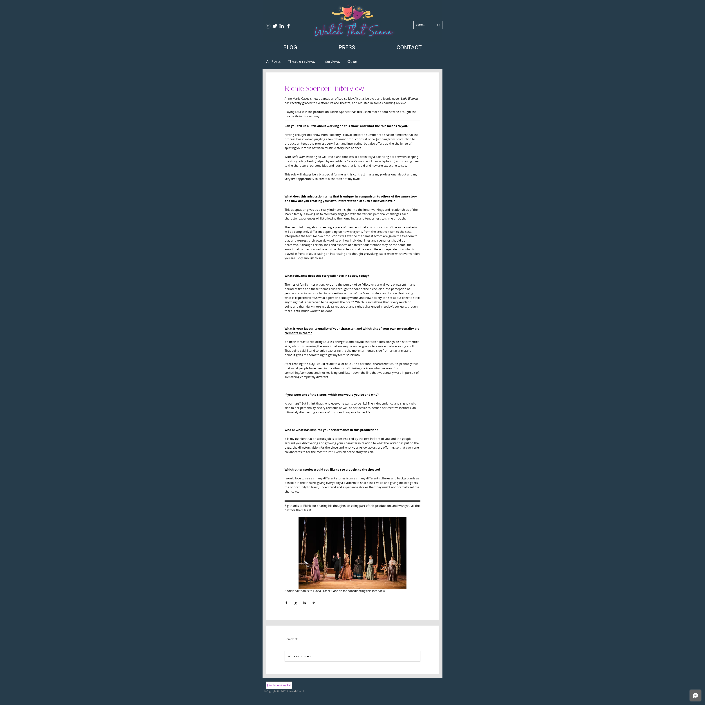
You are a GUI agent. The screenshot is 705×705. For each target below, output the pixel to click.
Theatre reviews (301, 61)
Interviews (331, 61)
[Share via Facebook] (286, 603)
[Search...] (438, 25)
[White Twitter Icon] (275, 26)
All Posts (273, 61)
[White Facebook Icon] (288, 26)
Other (352, 61)
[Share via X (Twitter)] (295, 603)
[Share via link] (313, 603)
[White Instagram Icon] (268, 26)
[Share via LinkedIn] (304, 603)
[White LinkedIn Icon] (282, 26)
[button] (279, 685)
